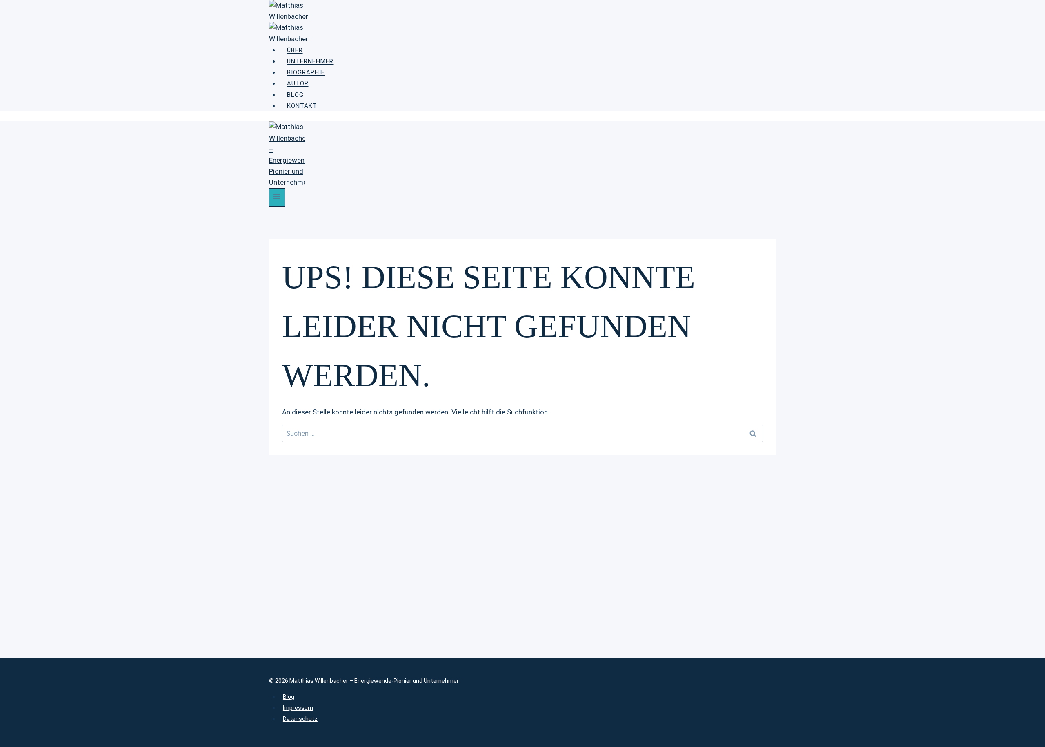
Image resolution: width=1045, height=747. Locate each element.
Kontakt (302, 106)
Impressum (298, 708)
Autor (298, 83)
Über (295, 50)
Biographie (306, 72)
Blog (295, 94)
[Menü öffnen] (277, 197)
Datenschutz (300, 719)
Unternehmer (310, 61)
